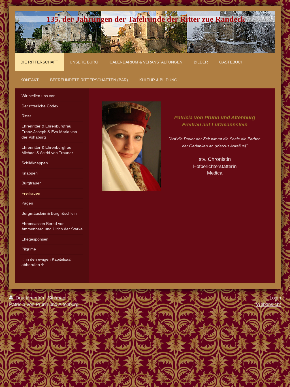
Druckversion (29, 298)
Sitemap (56, 298)
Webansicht (268, 304)
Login (275, 298)
